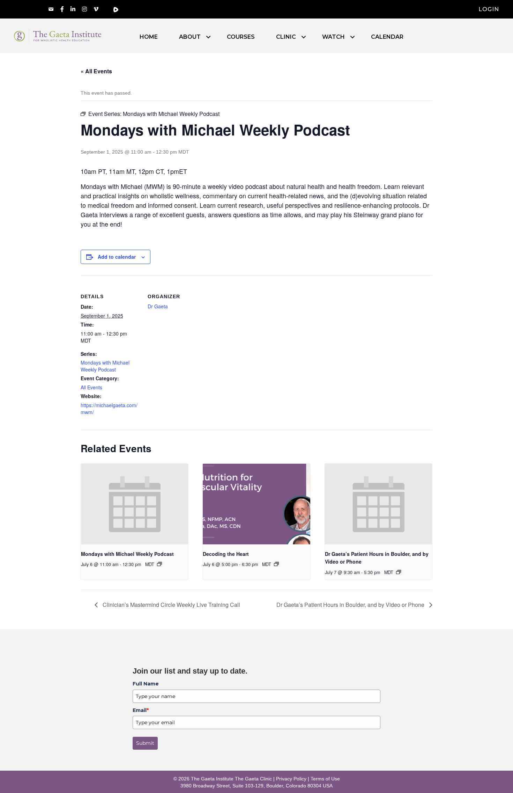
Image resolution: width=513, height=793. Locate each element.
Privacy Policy (291, 778)
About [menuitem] (190, 37)
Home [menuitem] (149, 37)
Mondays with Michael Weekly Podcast (105, 366)
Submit (145, 743)
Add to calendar (117, 256)
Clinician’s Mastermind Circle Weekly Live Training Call (170, 605)
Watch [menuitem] (333, 37)
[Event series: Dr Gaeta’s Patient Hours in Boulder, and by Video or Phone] (398, 572)
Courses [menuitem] (241, 37)
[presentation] (134, 504)
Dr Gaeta (158, 306)
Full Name (146, 684)
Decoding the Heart (226, 553)
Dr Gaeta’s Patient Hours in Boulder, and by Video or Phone (351, 605)
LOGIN (488, 9)
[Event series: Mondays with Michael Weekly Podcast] (159, 564)
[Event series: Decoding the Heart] (276, 564)
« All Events (96, 71)
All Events (91, 387)
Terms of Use (325, 778)
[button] (208, 37)
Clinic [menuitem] (286, 37)
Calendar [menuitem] (387, 37)
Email (141, 710)
